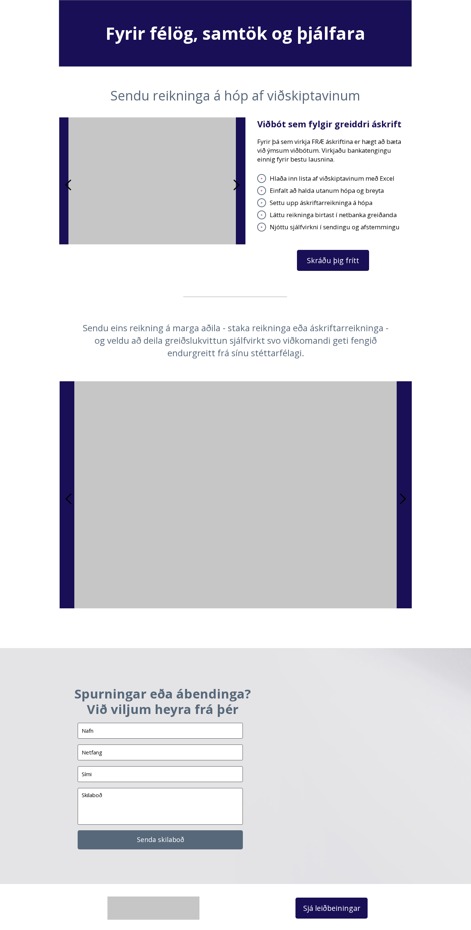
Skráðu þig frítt (333, 260)
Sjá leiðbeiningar (331, 908)
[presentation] (70, 184)
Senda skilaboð (160, 839)
